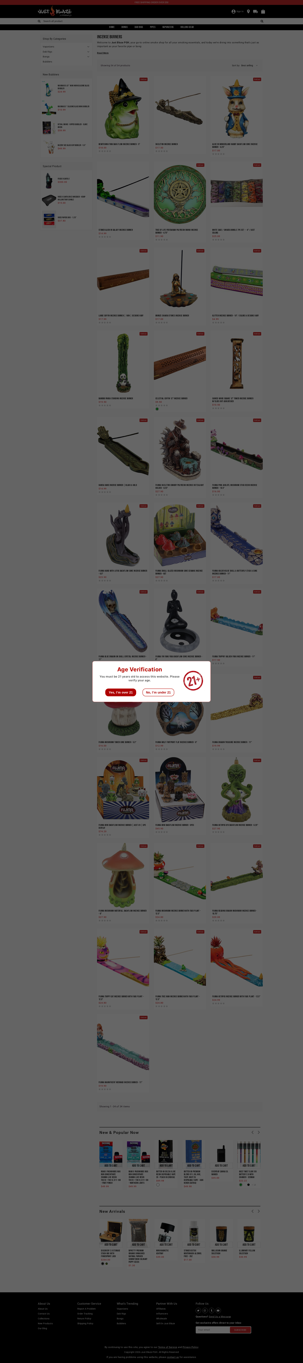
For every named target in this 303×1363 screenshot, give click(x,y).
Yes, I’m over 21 (121, 692)
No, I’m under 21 (158, 692)
